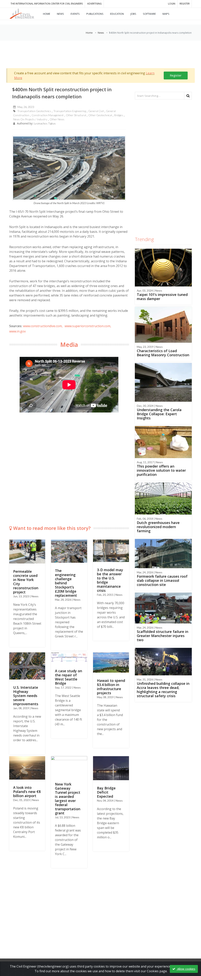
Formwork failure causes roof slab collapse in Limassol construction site (162, 580)
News (101, 32)
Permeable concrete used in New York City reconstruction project (25, 581)
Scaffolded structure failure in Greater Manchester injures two (162, 635)
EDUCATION (117, 14)
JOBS (133, 14)
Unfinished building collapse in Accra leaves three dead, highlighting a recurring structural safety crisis (163, 689)
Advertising (94, 3)
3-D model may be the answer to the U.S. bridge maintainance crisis (110, 580)
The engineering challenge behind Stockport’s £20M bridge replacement (66, 583)
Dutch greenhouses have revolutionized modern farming (158, 526)
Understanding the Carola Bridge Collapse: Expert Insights (159, 413)
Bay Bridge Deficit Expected (106, 792)
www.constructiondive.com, (43, 326)
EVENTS (75, 14)
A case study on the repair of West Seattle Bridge (68, 677)
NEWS (60, 14)
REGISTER (185, 3)
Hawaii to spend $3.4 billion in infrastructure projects (111, 686)
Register (176, 75)
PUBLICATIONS (94, 14)
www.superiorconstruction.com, (88, 326)
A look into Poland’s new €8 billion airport (27, 791)
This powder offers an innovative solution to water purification (161, 470)
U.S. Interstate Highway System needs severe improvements (25, 695)
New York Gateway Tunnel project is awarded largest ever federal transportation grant (67, 798)
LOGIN (171, 3)
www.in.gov (17, 331)
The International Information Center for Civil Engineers (47, 3)
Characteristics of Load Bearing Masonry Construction (163, 352)
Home (89, 32)
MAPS (166, 14)
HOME (46, 14)
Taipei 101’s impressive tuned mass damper (162, 296)
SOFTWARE (149, 14)
